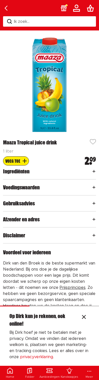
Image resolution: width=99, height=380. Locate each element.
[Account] (77, 8)
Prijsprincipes (73, 288)
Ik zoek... (21, 22)
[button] (64, 8)
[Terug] (6, 8)
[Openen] (94, 171)
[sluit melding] (84, 317)
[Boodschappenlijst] (91, 8)
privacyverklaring (36, 357)
